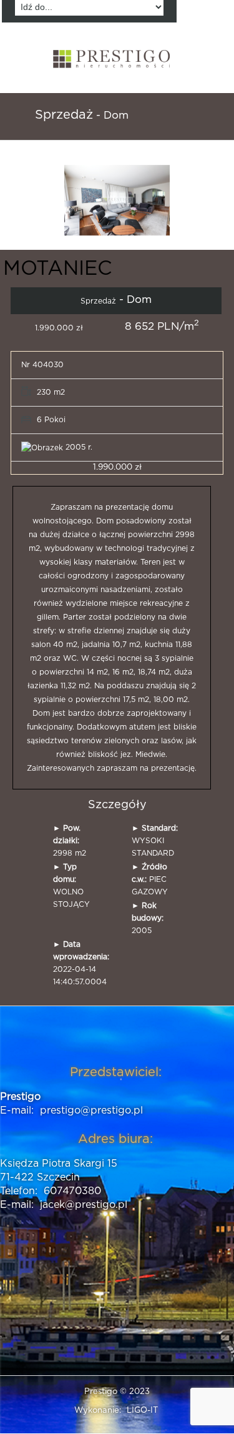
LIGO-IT (142, 1411)
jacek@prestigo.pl (83, 1205)
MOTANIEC (57, 269)
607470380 (72, 1191)
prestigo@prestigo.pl (91, 1110)
